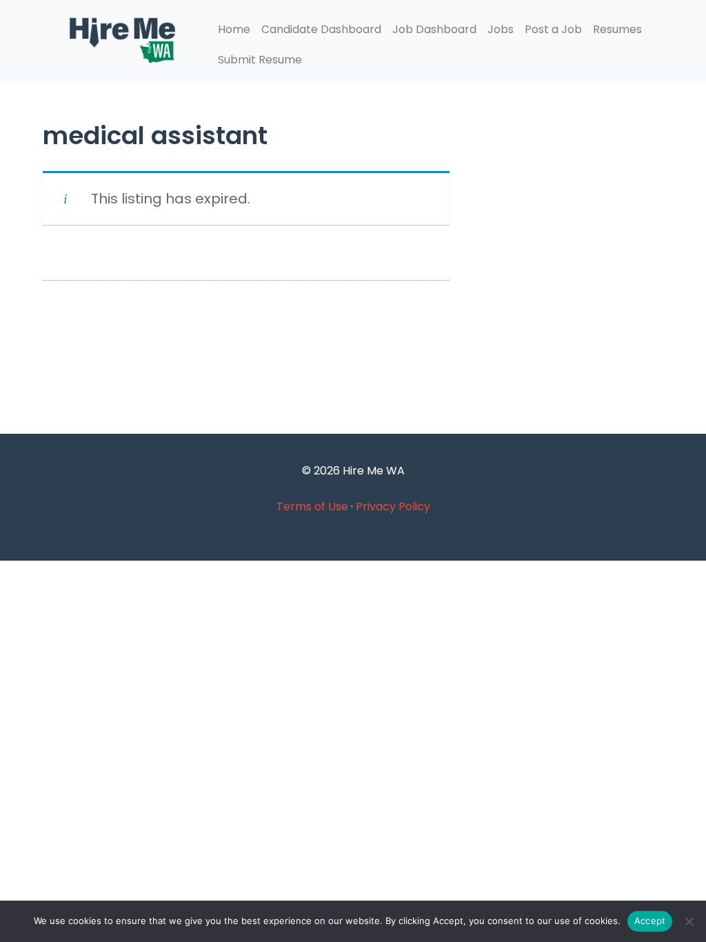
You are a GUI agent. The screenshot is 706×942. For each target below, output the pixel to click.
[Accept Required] (689, 921)
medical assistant (155, 135)
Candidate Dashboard (321, 29)
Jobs (500, 29)
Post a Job (553, 29)
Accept (650, 920)
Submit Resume (260, 60)
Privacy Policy (393, 506)
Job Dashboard (434, 29)
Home (234, 29)
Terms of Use (312, 506)
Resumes (617, 29)
